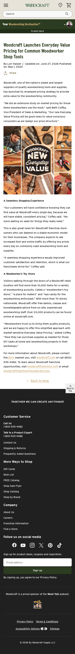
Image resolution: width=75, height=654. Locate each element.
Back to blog (40, 380)
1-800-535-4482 (13, 426)
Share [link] (12, 72)
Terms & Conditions (47, 621)
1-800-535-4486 (13, 436)
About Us (8, 512)
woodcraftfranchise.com (42, 366)
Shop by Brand (11, 497)
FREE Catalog (11, 480)
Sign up (37, 570)
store (11, 357)
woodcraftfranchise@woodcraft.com (26, 371)
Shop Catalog (11, 491)
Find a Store (10, 529)
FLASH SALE (37, 31)
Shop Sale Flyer (12, 485)
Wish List (8, 474)
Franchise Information (16, 523)
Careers (8, 517)
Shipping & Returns (14, 448)
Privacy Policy (48, 577)
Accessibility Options (28, 628)
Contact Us (9, 442)
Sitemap (54, 628)
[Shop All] (6, 5)
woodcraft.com (45, 357)
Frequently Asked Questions (19, 453)
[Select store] (61, 5)
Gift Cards (9, 469)
